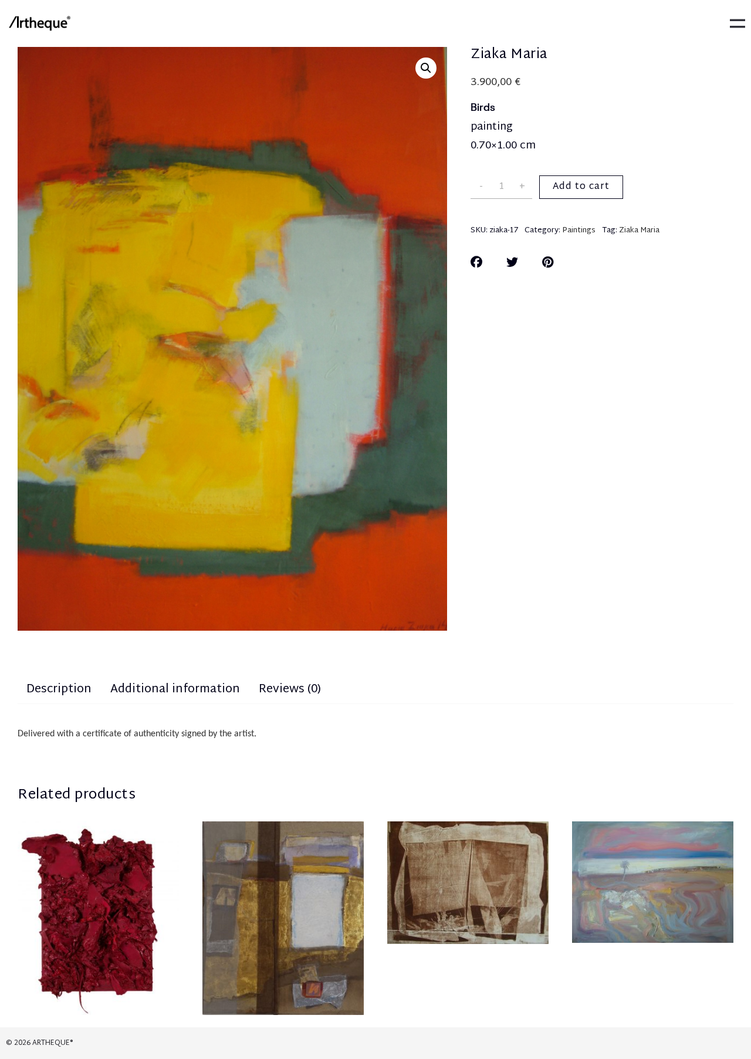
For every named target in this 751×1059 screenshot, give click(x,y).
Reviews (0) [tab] (290, 689)
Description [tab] (59, 689)
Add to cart (581, 186)
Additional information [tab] (175, 689)
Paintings (579, 231)
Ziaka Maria (639, 231)
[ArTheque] (39, 23)
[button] (426, 68)
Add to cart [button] (283, 931)
